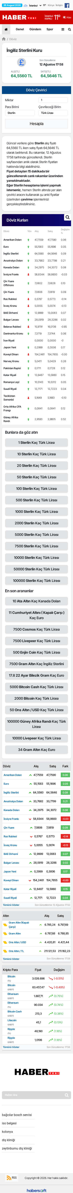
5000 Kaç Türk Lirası (36, 535)
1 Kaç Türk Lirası (36, 443)
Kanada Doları (11, 267)
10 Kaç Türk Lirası (36, 454)
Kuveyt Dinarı (11, 354)
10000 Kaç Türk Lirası (36, 558)
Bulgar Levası (11, 319)
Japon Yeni (10, 347)
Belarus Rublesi (12, 326)
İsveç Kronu (10, 305)
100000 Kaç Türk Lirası (36, 581)
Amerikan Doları (13, 239)
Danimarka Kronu (13, 333)
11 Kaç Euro (36, 615)
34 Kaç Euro (36, 750)
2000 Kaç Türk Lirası (36, 523)
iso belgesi (9, 1123)
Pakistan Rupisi (12, 368)
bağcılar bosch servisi (17, 1115)
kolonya (7, 1132)
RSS (14, 1177)
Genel (20, 29)
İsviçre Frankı (11, 274)
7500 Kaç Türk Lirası (36, 546)
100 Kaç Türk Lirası (36, 489)
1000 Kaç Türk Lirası (36, 512)
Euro (6, 246)
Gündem (35, 29)
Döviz (12, 39)
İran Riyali (9, 340)
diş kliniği (8, 1140)
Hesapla (36, 123)
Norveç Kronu (11, 361)
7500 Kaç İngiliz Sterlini (36, 664)
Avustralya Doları (13, 260)
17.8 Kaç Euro (36, 675)
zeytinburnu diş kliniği (17, 1148)
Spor (50, 29)
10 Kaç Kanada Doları (36, 601)
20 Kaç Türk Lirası (36, 466)
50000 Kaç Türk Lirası (36, 569)
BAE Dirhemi (11, 312)
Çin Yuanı (9, 291)
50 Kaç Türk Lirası (36, 477)
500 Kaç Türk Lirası (36, 500)
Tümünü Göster (11, 904)
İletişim (59, 5)
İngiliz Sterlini (11, 253)
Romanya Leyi (11, 382)
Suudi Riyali (10, 388)
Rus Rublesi (10, 298)
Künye (51, 5)
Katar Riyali (10, 375)
